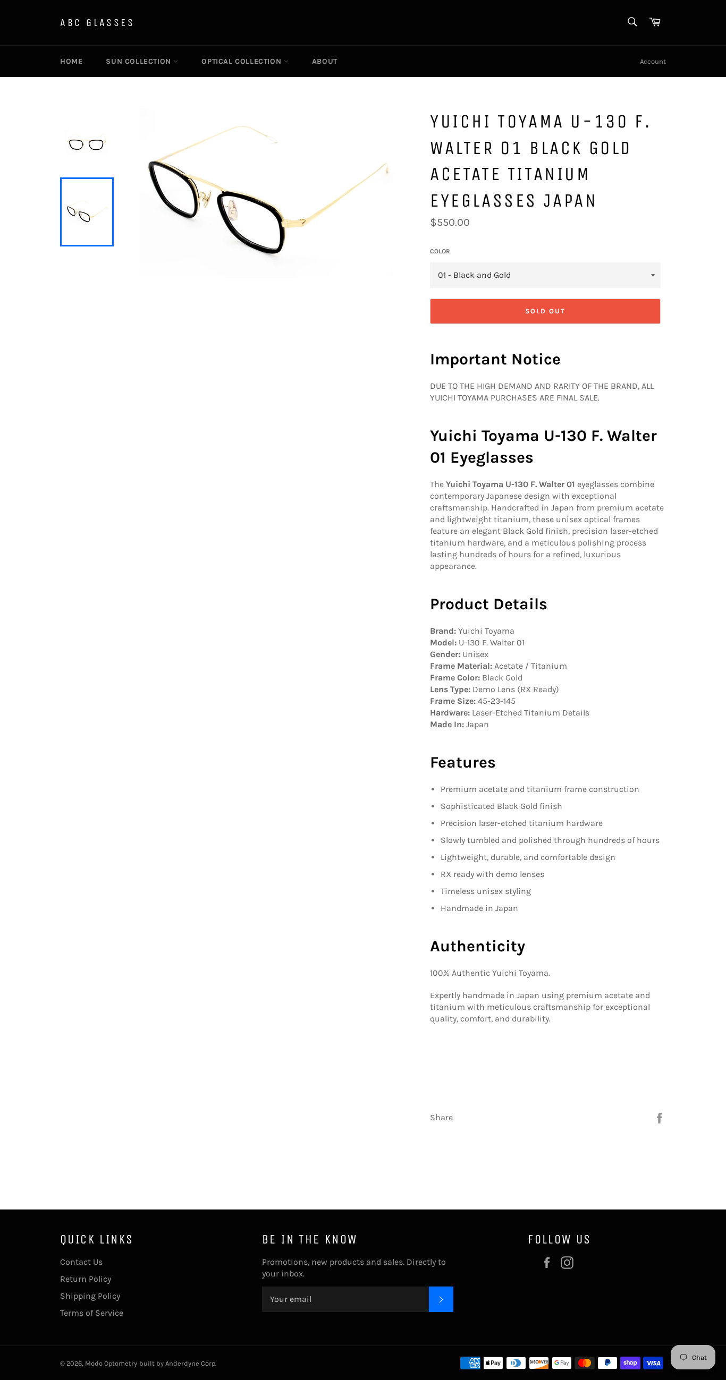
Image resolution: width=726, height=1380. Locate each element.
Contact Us (81, 1262)
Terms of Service (91, 1313)
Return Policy (85, 1279)
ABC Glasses (97, 22)
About (324, 61)
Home (71, 61)
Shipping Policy (90, 1296)
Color (440, 251)
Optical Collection (242, 61)
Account (653, 61)
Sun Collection (139, 61)
